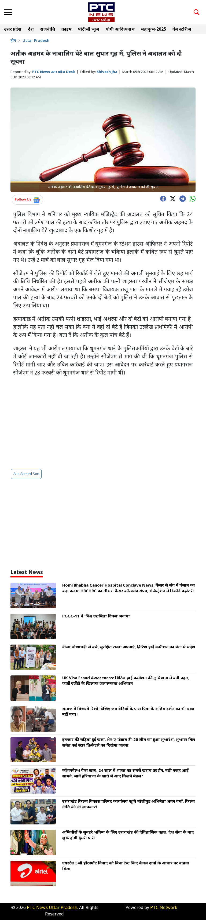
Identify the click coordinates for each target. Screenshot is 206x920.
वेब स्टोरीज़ (181, 29)
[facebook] (161, 198)
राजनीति (47, 29)
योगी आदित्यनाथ (120, 29)
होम (13, 40)
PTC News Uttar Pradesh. (52, 908)
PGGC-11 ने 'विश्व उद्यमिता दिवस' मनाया (96, 616)
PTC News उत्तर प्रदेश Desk (53, 72)
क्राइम (66, 29)
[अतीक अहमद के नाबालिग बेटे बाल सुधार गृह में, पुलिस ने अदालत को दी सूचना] (103, 140)
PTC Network (163, 908)
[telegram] (181, 198)
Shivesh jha (107, 72)
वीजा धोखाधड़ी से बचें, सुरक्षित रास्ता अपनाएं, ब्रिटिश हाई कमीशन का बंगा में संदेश (128, 647)
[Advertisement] (103, 422)
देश (31, 29)
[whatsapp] (191, 198)
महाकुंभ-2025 (153, 29)
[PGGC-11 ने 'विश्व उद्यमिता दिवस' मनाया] (33, 627)
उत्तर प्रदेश (12, 29)
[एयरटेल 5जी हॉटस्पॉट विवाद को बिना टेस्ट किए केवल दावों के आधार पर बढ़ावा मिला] (33, 874)
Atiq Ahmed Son (26, 474)
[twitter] (171, 198)
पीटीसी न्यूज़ (88, 29)
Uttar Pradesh (36, 40)
